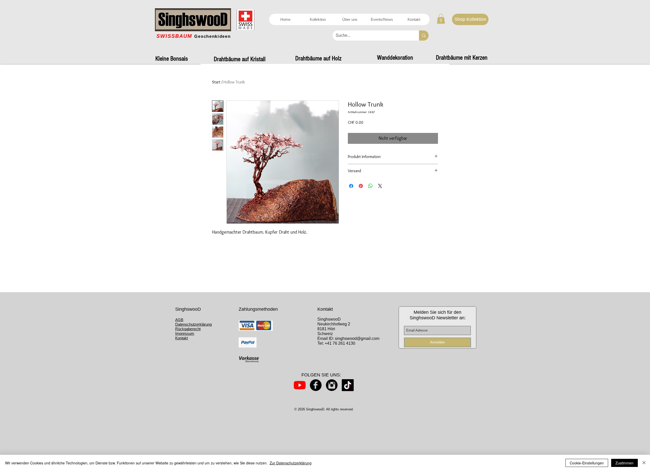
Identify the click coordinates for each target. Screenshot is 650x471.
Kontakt (181, 338)
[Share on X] (380, 186)
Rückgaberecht (188, 329)
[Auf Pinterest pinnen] (361, 186)
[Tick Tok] (348, 385)
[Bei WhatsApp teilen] (370, 186)
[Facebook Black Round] (316, 385)
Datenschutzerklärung (193, 324)
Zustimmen (624, 462)
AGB (179, 320)
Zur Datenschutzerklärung (291, 462)
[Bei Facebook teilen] (351, 186)
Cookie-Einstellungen (587, 462)
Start (216, 82)
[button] (441, 19)
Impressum (184, 333)
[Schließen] (644, 463)
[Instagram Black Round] (332, 385)
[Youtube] (300, 385)
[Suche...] (424, 35)
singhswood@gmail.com (357, 338)
